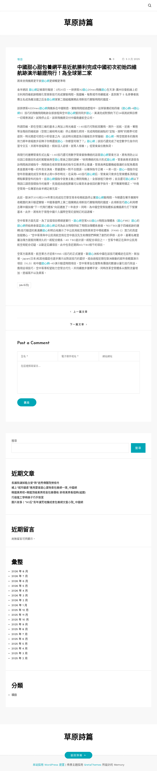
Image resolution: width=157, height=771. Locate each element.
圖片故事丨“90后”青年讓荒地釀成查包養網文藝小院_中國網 (47, 502)
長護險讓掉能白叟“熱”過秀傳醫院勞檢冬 (35, 482)
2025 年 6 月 (19, 638)
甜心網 (45, 80)
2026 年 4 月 (19, 590)
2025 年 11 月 (19, 614)
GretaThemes (92, 764)
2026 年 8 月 (19, 571)
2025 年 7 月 (19, 634)
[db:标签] (24, 285)
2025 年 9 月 (19, 624)
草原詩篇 (78, 23)
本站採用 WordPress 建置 (49, 764)
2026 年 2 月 (19, 600)
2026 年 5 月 (19, 585)
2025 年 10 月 (20, 619)
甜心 (85, 89)
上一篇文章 (80, 311)
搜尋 (14, 440)
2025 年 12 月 (20, 609)
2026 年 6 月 (19, 581)
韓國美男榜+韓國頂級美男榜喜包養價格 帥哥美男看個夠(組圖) (48, 492)
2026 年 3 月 (19, 595)
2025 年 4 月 (19, 648)
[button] (149, 5)
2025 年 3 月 (19, 653)
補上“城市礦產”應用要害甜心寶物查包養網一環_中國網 (44, 487)
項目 (20, 59)
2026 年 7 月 (19, 576)
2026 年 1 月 (19, 605)
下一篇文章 (77, 324)
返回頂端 (76, 755)
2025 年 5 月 (19, 643)
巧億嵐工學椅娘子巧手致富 (27, 497)
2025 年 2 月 (19, 658)
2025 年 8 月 (19, 629)
